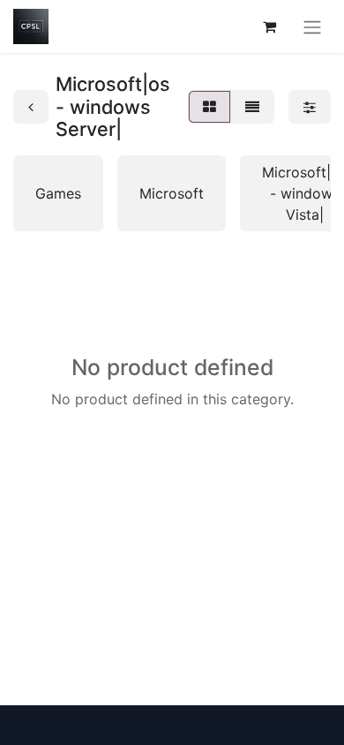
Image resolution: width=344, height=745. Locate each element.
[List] (252, 107)
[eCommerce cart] (269, 26)
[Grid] (209, 107)
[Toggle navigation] (312, 26)
